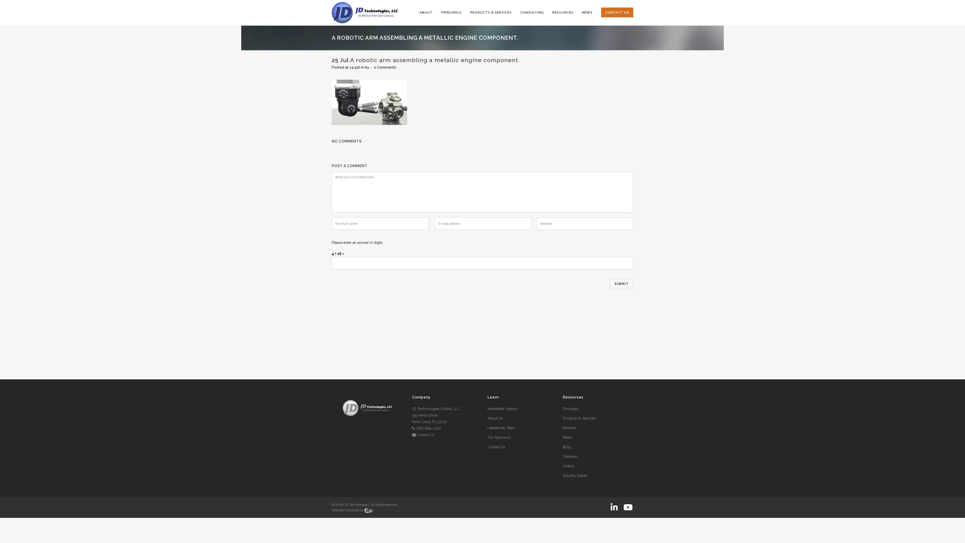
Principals (570, 409)
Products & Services (579, 418)
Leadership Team (501, 428)
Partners (569, 428)
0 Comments (385, 67)
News (567, 437)
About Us (495, 418)
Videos (568, 466)
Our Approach (499, 437)
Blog (567, 447)
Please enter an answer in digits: (357, 243)
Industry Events (575, 476)
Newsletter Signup (502, 409)
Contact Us (426, 435)
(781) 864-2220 (428, 428)
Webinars (570, 457)
